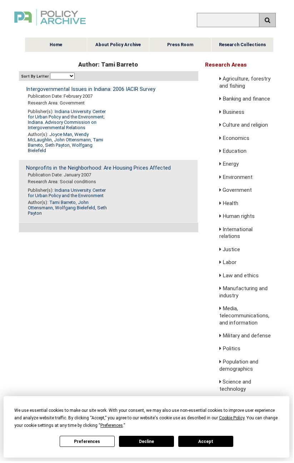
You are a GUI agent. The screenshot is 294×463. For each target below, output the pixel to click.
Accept (205, 441)
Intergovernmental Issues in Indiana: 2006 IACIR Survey (90, 89)
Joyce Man (60, 134)
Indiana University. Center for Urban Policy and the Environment (67, 114)
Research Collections (242, 44)
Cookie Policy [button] (231, 417)
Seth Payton (57, 145)
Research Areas (226, 65)
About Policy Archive (118, 44)
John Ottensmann (72, 139)
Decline (146, 441)
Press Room (180, 44)
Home (56, 44)
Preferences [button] (111, 425)
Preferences (87, 441)
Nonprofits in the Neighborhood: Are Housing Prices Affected (98, 168)
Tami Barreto (62, 202)
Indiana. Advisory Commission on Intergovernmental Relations (62, 125)
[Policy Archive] (50, 26)
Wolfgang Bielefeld (75, 207)
